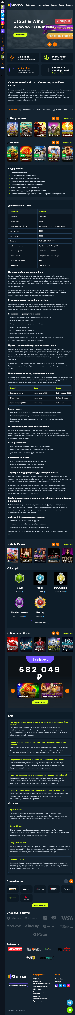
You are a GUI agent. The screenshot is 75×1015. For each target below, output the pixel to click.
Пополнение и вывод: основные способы (27, 185)
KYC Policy (37, 979)
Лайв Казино (31, 5)
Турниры (69, 5)
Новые (38, 109)
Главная (14, 109)
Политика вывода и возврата (40, 992)
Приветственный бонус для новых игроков (28, 181)
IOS (3, 75)
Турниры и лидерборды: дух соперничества (28, 191)
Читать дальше (40, 622)
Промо (61, 5)
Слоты (48, 109)
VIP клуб (58, 982)
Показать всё (40, 702)
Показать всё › (67, 118)
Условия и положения (40, 986)
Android (2, 72)
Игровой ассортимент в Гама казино (25, 188)
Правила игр (37, 1001)
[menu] (2, 2)
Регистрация (20, 34)
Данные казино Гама (19, 172)
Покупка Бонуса (61, 109)
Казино (54, 5)
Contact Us (59, 979)
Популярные (26, 109)
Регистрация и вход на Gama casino (25, 178)
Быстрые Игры (43, 5)
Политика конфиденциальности (41, 997)
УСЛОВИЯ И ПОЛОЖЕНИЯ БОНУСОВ (41, 982)
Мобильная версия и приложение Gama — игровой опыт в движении (38, 194)
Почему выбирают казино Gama (23, 175)
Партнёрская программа (17, 985)
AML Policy (37, 989)
